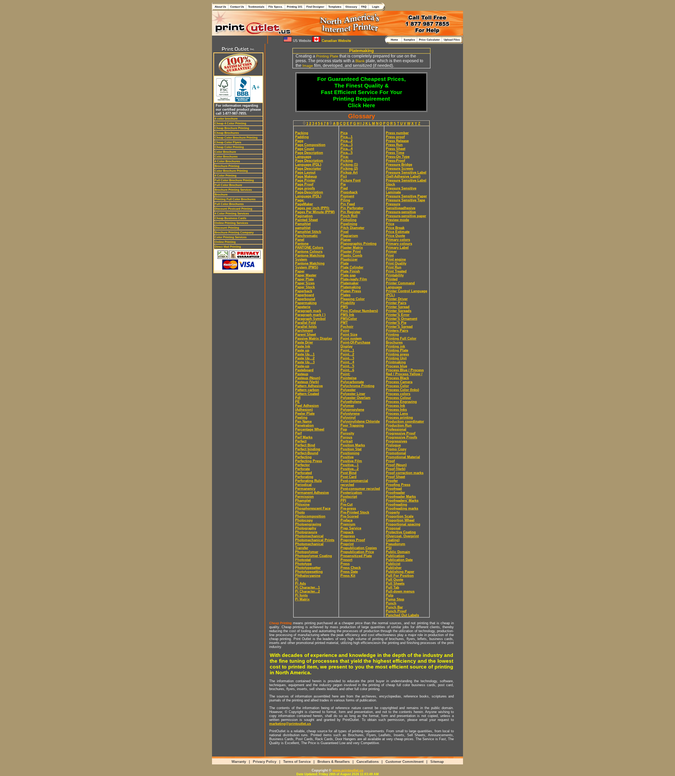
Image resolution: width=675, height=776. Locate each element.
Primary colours (399, 244)
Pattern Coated (307, 394)
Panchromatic (306, 236)
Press (345, 564)
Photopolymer (306, 552)
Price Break (395, 228)
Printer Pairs (396, 303)
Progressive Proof (400, 433)
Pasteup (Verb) (307, 382)
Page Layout (305, 172)
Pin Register (350, 212)
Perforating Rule (308, 481)
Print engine (396, 259)
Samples (409, 39)
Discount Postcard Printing (233, 208)
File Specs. (275, 6)
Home (395, 39)
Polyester (348, 390)
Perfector (302, 465)
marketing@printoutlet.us (290, 724)
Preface (346, 520)
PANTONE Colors (309, 248)
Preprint (347, 544)
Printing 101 (294, 6)
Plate (344, 263)
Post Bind (348, 473)
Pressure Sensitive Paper (406, 196)
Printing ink (395, 346)
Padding (302, 137)
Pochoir (346, 327)
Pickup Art (349, 172)
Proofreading (396, 504)
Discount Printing (227, 227)
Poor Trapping (352, 425)
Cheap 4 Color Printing (230, 123)
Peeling (301, 417)
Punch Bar (394, 607)
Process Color (397, 386)
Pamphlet (303, 224)
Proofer (392, 481)
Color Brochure (225, 151)
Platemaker (349, 283)
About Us (220, 6)
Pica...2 (346, 141)
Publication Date (399, 560)
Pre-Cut (346, 504)
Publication (395, 556)
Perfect (300, 441)
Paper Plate (304, 279)
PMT (344, 323)
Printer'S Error (397, 315)
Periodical (303, 485)
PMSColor (348, 319)
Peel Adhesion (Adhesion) (307, 408)
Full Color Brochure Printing (234, 180)
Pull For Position (400, 576)
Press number (397, 133)
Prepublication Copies (358, 548)
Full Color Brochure (228, 185)
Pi (296, 580)
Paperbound (305, 299)
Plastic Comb (351, 255)
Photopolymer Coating (313, 556)
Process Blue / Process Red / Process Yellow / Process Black (405, 374)
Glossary (351, 6)
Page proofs (305, 188)
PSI (389, 548)
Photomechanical (309, 536)
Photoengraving (308, 524)
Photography (305, 528)
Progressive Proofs (401, 437)
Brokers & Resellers (333, 762)
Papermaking (306, 303)
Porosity (347, 433)
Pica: (344, 157)
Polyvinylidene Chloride (360, 421)
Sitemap (437, 762)
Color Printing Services (231, 237)
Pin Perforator (351, 208)
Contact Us (237, 6)
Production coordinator (405, 421)
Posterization (351, 493)
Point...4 (347, 362)
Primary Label (397, 248)
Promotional (396, 453)
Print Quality (396, 263)
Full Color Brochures (229, 204)
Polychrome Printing (357, 386)
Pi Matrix (302, 599)
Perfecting (303, 457)
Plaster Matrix (351, 248)
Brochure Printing (227, 166)
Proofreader (395, 493)
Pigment (347, 196)
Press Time (395, 153)
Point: (345, 374)
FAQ (364, 6)
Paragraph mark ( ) (310, 315)
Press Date (349, 572)
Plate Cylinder (351, 267)
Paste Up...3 (305, 362)
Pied (344, 188)
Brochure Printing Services (233, 189)
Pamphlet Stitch (308, 232)
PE (297, 402)
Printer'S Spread (399, 327)
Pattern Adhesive (309, 386)
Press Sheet (395, 149)
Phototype (303, 564)
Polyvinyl (348, 417)
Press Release (397, 141)
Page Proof (304, 184)
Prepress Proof (352, 540)
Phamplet (303, 500)
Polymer (347, 406)
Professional (396, 429)
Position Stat (350, 449)
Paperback (303, 291)
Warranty (239, 762)
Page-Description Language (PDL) (309, 194)
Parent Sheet (305, 334)
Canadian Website (336, 41)
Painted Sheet (306, 220)
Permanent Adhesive (312, 493)
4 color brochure (226, 118)
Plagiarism (349, 236)
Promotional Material (403, 457)
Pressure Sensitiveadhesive (400, 206)
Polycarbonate (352, 382)
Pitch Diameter (352, 228)
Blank (360, 61)
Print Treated (396, 271)
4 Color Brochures (227, 161)
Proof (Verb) (395, 469)
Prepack (347, 532)
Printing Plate (327, 56)
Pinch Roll (349, 216)
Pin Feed (347, 204)
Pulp (389, 595)
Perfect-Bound (306, 453)
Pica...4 (346, 149)
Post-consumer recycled (360, 489)
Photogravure (306, 532)
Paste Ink (302, 346)
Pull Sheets (395, 583)
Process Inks (396, 410)
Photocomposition (310, 516)
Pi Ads (300, 583)
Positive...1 (349, 465)
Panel (299, 240)
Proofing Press (398, 485)
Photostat (303, 560)
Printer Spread (397, 307)
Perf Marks (303, 437)
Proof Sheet (395, 477)
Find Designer (315, 6)
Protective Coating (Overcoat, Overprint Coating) (402, 536)
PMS (344, 307)
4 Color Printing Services (232, 213)
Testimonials (256, 6)
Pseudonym (395, 544)
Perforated (303, 473)
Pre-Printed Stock (354, 512)
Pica (344, 133)
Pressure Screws (399, 168)
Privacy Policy (264, 762)
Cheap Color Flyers (228, 142)
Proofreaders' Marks (402, 500)
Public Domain (398, 552)
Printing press (397, 354)
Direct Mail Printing (228, 246)
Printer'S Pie (396, 323)
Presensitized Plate (356, 556)
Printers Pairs (397, 331)
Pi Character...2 (307, 591)
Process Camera (399, 382)
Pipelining (348, 224)
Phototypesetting (309, 572)
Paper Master (305, 275)
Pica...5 (346, 153)
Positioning (349, 453)
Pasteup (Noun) (307, 378)
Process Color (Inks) (402, 390)
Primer (391, 251)
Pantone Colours (308, 251)
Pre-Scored (349, 516)
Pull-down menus (400, 591)
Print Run (393, 267)
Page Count (304, 149)
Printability (395, 275)
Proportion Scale (399, 516)
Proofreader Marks (401, 497)
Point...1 (347, 350)
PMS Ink (347, 315)
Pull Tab (392, 587)
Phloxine (302, 504)
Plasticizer (349, 259)
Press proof (395, 137)
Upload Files (452, 39)
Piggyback (349, 192)
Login (374, 6)
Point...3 (347, 358)
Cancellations (367, 762)
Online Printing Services (231, 222)
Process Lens (397, 414)
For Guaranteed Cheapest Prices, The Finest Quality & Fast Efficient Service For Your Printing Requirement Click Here (361, 92)
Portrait (346, 441)
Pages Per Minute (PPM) (315, 212)
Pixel (344, 232)
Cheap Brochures (227, 132)
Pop (343, 429)
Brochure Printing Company (234, 232)
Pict (343, 176)
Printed (392, 279)
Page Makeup (306, 176)
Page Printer (305, 180)
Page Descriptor (308, 168)
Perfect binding (307, 449)
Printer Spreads (398, 311)
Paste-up (302, 366)
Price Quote (395, 236)
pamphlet (302, 228)
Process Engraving (401, 402)
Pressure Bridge (399, 165)
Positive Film (351, 461)
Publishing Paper (400, 572)
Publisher (394, 568)
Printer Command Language (400, 285)
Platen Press (350, 291)
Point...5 (347, 366)
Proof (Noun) (396, 465)
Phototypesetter (308, 568)
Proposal (393, 528)
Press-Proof (395, 161)
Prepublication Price (357, 552)
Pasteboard (304, 370)
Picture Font (350, 180)
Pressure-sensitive (401, 212)
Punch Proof (396, 611)
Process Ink (395, 406)
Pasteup (301, 374)
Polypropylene (352, 410)
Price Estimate (397, 232)
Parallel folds (306, 327)
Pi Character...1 (307, 587)
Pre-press (348, 508)
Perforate (302, 469)
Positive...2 (349, 469)
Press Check (350, 568)
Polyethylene (350, 402)
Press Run (394, 145)
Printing (392, 334)
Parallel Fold (305, 323)
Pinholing (348, 220)
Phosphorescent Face (312, 508)
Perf (298, 433)
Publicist (393, 564)
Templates (334, 6)
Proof (390, 461)
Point (344, 331)
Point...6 (347, 370)
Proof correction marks (404, 473)
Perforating (304, 477)
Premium (347, 524)
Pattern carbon (307, 390)
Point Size (348, 334)
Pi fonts (301, 595)
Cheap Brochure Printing (232, 128)
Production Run (399, 425)
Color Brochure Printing (231, 170)
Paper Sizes (305, 283)
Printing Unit (396, 358)
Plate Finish (350, 271)
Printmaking (396, 362)
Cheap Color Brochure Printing (236, 137)
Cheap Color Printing (229, 147)
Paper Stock (305, 287)
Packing (301, 133)
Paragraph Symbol (310, 319)
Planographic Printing (358, 244)
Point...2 (347, 354)
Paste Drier (304, 342)
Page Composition (310, 145)
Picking (346, 161)
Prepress (347, 536)
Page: (299, 200)
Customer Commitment (404, 762)
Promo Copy (396, 449)
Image (307, 66)
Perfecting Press (308, 461)
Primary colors (398, 240)
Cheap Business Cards (230, 218)
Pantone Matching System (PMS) (310, 265)
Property (393, 512)
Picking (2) (349, 168)
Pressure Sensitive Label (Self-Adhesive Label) (406, 174)
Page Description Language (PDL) (309, 163)
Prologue (393, 445)
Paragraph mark (308, 311)
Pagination (304, 216)
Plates (345, 295)
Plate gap (348, 275)
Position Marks (352, 445)
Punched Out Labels (402, 615)
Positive (347, 457)
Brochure (221, 194)
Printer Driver (397, 299)
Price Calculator (429, 39)
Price (390, 224)
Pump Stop (395, 599)
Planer (345, 240)
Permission (304, 497)
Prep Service (350, 528)
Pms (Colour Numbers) (359, 311)
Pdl (298, 398)
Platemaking (350, 287)
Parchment (304, 331)
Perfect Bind (305, 445)
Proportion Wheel (400, 520)
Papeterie (302, 307)
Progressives (396, 441)
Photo (300, 512)
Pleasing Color (352, 299)
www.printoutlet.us (347, 770)
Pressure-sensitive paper (406, 216)
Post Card (348, 477)
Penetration (304, 425)
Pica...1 (346, 137)
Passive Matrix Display (313, 338)
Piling (345, 200)
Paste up (302, 350)
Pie (343, 184)
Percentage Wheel (309, 429)
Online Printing (225, 241)
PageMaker (304, 204)
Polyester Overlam (355, 398)
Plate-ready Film (353, 279)
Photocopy (304, 520)
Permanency (305, 489)
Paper (300, 271)
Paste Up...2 (305, 358)
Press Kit (347, 576)
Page (299, 141)
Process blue (396, 366)
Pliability (347, 303)
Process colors (398, 394)
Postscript (348, 497)
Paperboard (304, 295)
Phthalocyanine (307, 576)
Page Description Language (309, 155)
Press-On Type (397, 157)
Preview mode (397, 220)
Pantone (301, 244)
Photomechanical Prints (314, 540)
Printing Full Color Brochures (235, 199)
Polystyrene (350, 414)
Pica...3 (346, 145)
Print (390, 255)
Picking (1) (349, 165)
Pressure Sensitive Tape (405, 200)
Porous (346, 437)
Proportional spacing (403, 524)
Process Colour (398, 398)
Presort (346, 560)
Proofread (394, 489)
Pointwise (348, 378)
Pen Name (303, 421)
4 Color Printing (226, 175)
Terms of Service (297, 762)
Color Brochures (226, 156)
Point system (351, 338)
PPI (343, 500)
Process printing (399, 417)
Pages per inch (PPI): (312, 208)
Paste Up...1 (305, 354)
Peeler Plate (305, 414)
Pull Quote (394, 580)
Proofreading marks (402, 508)
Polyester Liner (352, 394)
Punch (391, 603)
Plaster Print (350, 251)
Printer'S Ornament (401, 319)
